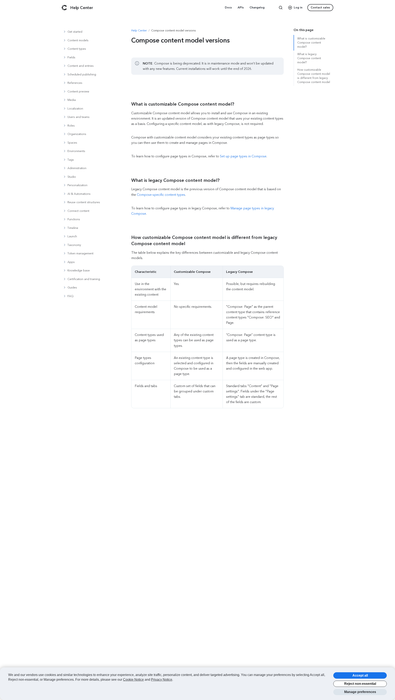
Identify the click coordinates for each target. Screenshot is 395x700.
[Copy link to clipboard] (179, 104)
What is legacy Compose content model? (309, 58)
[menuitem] (229, 7)
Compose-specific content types (161, 195)
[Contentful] (64, 7)
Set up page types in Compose (243, 156)
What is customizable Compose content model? (311, 42)
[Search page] (281, 7)
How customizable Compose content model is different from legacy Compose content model (313, 76)
